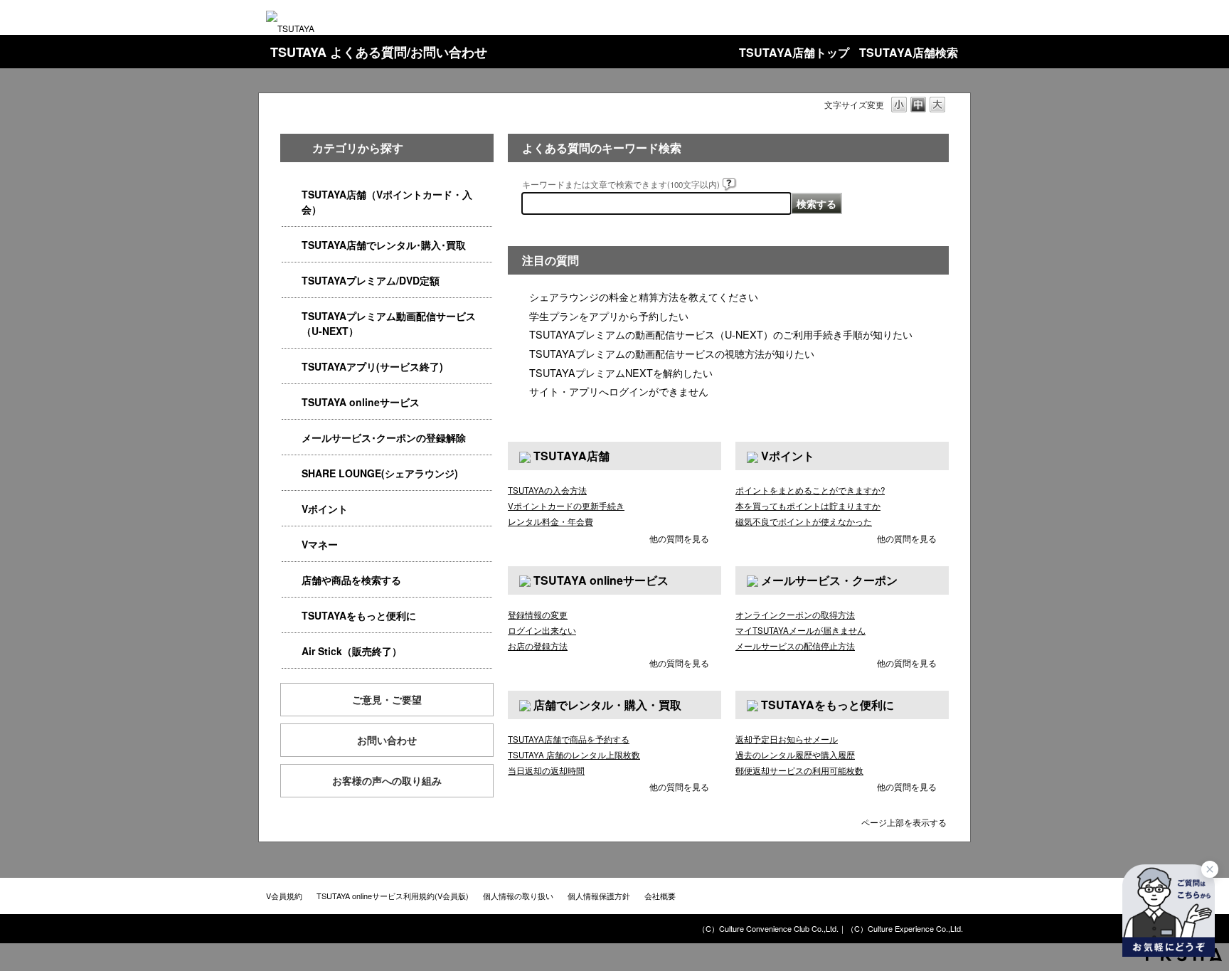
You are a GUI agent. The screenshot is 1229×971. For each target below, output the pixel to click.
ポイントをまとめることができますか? (810, 490)
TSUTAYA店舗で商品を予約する (568, 739)
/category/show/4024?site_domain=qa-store (291, 615)
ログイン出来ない (542, 630)
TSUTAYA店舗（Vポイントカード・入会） (387, 201)
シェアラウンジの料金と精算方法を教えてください (643, 296)
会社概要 (660, 895)
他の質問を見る (679, 538)
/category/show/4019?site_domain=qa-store (291, 366)
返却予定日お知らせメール (786, 739)
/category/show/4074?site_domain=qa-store (291, 509)
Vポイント (325, 509)
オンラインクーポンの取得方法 (795, 614)
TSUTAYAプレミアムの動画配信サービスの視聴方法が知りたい (671, 353)
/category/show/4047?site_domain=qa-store (291, 194)
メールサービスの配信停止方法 (795, 646)
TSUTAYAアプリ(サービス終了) (372, 366)
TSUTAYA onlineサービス (361, 402)
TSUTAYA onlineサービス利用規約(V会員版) (392, 895)
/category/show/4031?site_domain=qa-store (291, 280)
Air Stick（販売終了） (352, 651)
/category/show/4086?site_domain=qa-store (291, 580)
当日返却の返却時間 (546, 770)
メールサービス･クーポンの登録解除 (384, 437)
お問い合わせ (387, 740)
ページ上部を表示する (904, 821)
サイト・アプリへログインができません (618, 390)
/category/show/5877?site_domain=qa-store (291, 473)
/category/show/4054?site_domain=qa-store (291, 245)
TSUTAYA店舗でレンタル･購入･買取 (384, 245)
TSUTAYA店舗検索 (908, 52)
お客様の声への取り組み (387, 780)
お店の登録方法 (538, 646)
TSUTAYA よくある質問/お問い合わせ (378, 52)
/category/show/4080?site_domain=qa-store (291, 437)
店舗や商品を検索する (351, 580)
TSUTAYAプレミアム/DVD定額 (371, 280)
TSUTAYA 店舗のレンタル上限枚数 (574, 754)
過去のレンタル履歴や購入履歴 (795, 754)
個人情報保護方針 (599, 895)
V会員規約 (284, 895)
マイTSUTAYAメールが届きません (800, 630)
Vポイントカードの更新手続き (566, 505)
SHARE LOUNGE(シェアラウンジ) (380, 473)
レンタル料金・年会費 (550, 521)
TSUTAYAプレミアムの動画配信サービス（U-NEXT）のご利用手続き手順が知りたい (721, 334)
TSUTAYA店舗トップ (794, 52)
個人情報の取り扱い (518, 895)
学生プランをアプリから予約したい (608, 315)
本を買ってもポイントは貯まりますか (807, 505)
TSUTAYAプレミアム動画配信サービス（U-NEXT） (389, 323)
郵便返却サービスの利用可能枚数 (799, 770)
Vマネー (320, 544)
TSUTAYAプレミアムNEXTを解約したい (621, 372)
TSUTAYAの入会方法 (547, 490)
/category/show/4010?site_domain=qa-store (291, 402)
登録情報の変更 (538, 614)
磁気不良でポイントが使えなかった (803, 521)
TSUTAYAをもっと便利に (359, 615)
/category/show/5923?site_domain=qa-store (291, 316)
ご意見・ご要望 (387, 699)
